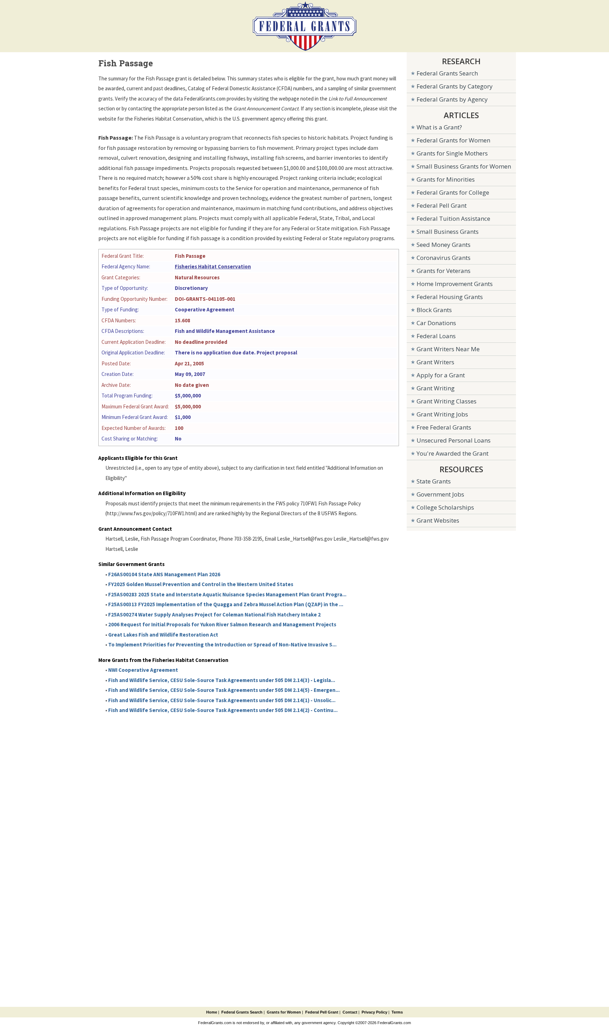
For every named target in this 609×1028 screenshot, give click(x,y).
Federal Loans (436, 336)
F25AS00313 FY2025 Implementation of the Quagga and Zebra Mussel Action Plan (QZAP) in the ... (225, 604)
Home (211, 1012)
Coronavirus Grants (443, 258)
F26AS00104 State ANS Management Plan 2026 (164, 574)
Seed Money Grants (443, 245)
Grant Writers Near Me (448, 349)
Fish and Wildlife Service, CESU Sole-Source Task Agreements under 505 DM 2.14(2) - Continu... (223, 710)
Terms (397, 1012)
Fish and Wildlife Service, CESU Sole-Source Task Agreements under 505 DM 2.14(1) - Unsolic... (222, 700)
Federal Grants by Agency (452, 99)
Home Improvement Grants (455, 284)
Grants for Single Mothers (452, 153)
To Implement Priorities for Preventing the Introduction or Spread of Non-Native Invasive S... (222, 644)
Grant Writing (436, 388)
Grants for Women (284, 1012)
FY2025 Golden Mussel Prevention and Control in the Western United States (200, 584)
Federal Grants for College (453, 192)
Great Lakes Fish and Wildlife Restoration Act (163, 634)
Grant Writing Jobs (442, 414)
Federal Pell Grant (442, 205)
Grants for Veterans (443, 271)
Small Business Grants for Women (464, 166)
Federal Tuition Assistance (453, 218)
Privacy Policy (374, 1012)
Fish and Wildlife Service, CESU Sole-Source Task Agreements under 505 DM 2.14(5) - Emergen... (224, 690)
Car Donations (436, 323)
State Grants (434, 481)
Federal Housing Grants (450, 297)
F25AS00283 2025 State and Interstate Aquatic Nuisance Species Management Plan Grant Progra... (227, 594)
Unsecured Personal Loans (454, 440)
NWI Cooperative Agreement (143, 670)
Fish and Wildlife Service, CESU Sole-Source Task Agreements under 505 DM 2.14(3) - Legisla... (221, 680)
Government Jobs (440, 494)
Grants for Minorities (446, 179)
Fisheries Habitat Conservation (213, 266)
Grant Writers (435, 362)
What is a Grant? (439, 127)
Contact (350, 1012)
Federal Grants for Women (453, 140)
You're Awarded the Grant (452, 453)
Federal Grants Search (447, 73)
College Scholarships (445, 507)
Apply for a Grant (441, 375)
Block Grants (434, 310)
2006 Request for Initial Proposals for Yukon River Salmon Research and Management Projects (222, 624)
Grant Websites (438, 520)
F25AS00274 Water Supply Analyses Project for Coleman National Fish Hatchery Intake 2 (214, 614)
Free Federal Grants (444, 427)
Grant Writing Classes (446, 401)
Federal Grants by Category (455, 86)
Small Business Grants (448, 231)
